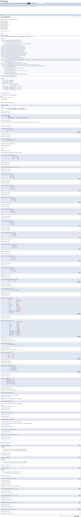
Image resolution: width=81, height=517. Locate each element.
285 (6, 216)
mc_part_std (7, 60)
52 (6, 475)
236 (6, 169)
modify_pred (7, 56)
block (30, 43)
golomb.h (5, 23)
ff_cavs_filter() (8, 112)
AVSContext (11, 41)
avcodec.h (6, 21)
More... (18, 19)
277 (6, 204)
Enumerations (23, 6)
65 (6, 504)
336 (6, 263)
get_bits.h (6, 22)
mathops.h (6, 27)
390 (6, 316)
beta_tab (10, 81)
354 (6, 284)
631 (6, 396)
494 (6, 348)
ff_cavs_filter (7, 41)
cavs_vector (9, 40)
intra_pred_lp (7, 50)
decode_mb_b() (8, 152)
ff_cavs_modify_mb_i (8, 57)
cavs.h (5, 29)
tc (3, 109)
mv (13, 61)
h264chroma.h (6, 24)
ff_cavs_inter (7, 62)
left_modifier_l (11, 86)
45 (6, 465)
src (23, 63)
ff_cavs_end (7, 76)
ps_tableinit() (8, 454)
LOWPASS (5, 36)
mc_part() (13, 340)
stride (23, 46)
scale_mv (6, 63)
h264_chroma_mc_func (57, 60)
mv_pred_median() (8, 362)
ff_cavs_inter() (8, 340)
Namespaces (8, 6)
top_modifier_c (11, 89)
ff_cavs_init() (8, 182)
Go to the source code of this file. (5, 31)
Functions (13, 6)
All (0, 6)
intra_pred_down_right (8, 53)
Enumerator (27, 6)
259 (6, 181)
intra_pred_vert (7, 46)
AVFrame (10, 299)
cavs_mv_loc (11, 379)
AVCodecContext (11, 75)
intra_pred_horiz (7, 47)
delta (21, 60)
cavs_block (10, 383)
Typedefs (19, 6)
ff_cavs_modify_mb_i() (9, 492)
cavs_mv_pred (11, 382)
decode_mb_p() (19, 152)
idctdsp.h (6, 25)
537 (6, 361)
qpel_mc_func (48, 60)
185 (6, 162)
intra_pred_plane (7, 49)
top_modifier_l (11, 87)
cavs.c (6, 99)
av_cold (2, 75)
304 (6, 120)
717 (6, 414)
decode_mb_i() (13, 152)
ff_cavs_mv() (8, 375)
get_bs (6, 40)
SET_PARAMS (6, 35)
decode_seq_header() (9, 426)
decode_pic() (8, 409)
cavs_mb (17, 41)
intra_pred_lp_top (7, 55)
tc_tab (10, 82)
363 (6, 293)
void (3, 41)
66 (6, 511)
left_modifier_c (11, 88)
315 (6, 239)
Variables (16, 6)
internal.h (6, 26)
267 (6, 192)
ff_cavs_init (7, 75)
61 (6, 484)
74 (6, 134)
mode (19, 56)
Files (11, 6)
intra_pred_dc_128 (8, 48)
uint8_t (21, 43)
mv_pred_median (7, 64)
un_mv (10, 83)
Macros (30, 6)
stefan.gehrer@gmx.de (10, 97)
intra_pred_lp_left (7, 54)
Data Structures (3, 6)
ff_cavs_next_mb (7, 69)
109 (6, 150)
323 (6, 251)
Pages (35, 6)
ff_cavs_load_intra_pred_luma (9, 43)
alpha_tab (10, 80)
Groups (33, 6)
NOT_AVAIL (16, 83)
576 (6, 388)
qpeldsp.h (6, 28)
